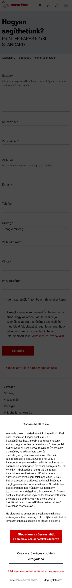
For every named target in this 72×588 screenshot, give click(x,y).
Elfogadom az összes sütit (36, 536)
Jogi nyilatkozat (53, 580)
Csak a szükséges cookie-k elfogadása (36, 556)
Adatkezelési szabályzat (23, 580)
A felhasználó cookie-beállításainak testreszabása (36, 571)
